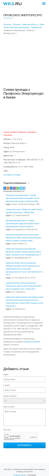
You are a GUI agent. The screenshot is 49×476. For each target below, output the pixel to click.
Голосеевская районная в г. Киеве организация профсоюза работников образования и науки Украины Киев (22, 198)
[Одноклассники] (8, 188)
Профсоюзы (36, 27)
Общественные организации (16, 27)
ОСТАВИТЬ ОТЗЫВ (11, 175)
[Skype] (20, 188)
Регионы (7, 24)
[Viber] (14, 188)
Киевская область (30, 24)
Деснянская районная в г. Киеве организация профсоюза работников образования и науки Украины (22, 223)
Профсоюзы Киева (32, 341)
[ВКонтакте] (4, 188)
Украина (16, 24)
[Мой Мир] (11, 188)
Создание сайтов (19, 475)
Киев (41, 24)
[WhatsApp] (17, 188)
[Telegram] (24, 188)
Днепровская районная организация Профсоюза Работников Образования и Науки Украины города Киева (23, 237)
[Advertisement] (24, 59)
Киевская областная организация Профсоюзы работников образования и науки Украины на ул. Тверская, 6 (24, 286)
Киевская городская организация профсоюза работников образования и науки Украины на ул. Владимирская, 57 (23, 252)
